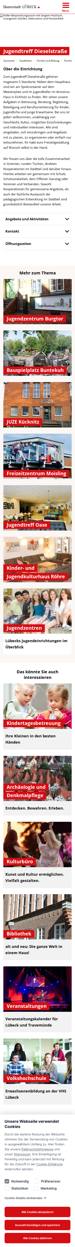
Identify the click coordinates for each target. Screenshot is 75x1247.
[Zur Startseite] (21, 7)
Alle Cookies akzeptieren (37, 1212)
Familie (68, 60)
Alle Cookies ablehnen (37, 1238)
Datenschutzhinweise (37, 1149)
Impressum (22, 1154)
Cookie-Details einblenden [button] (23, 1198)
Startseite (9, 60)
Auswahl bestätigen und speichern (37, 1225)
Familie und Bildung (48, 60)
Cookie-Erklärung (49, 1164)
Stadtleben (25, 60)
